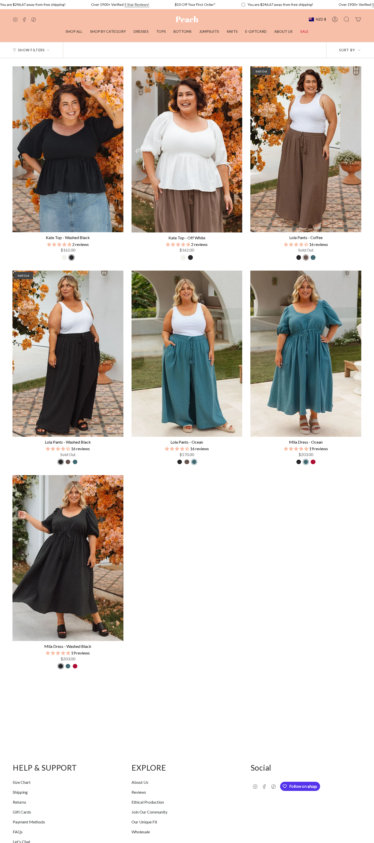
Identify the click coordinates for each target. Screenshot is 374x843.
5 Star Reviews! (136, 4)
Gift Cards (22, 811)
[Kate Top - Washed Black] (67, 149)
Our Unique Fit (144, 821)
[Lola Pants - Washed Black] (67, 353)
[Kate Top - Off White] (187, 149)
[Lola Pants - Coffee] (305, 149)
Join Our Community (149, 811)
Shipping (20, 792)
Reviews (139, 792)
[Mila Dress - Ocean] (305, 353)
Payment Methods (29, 821)
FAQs (18, 831)
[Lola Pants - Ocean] (187, 354)
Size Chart (22, 782)
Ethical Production (148, 802)
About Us (140, 782)
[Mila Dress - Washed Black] (67, 558)
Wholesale (141, 831)
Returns (19, 802)
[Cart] (358, 19)
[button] (108, 32)
